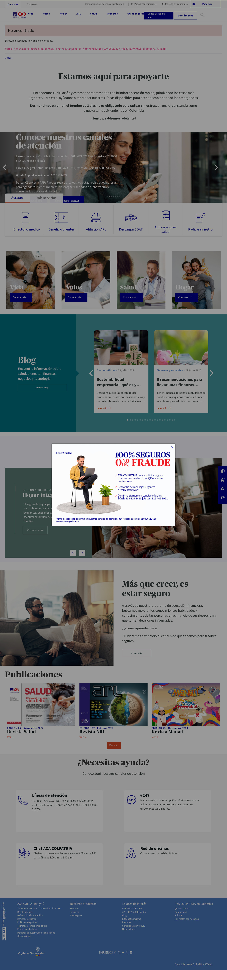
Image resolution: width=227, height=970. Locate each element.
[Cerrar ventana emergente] (172, 447)
